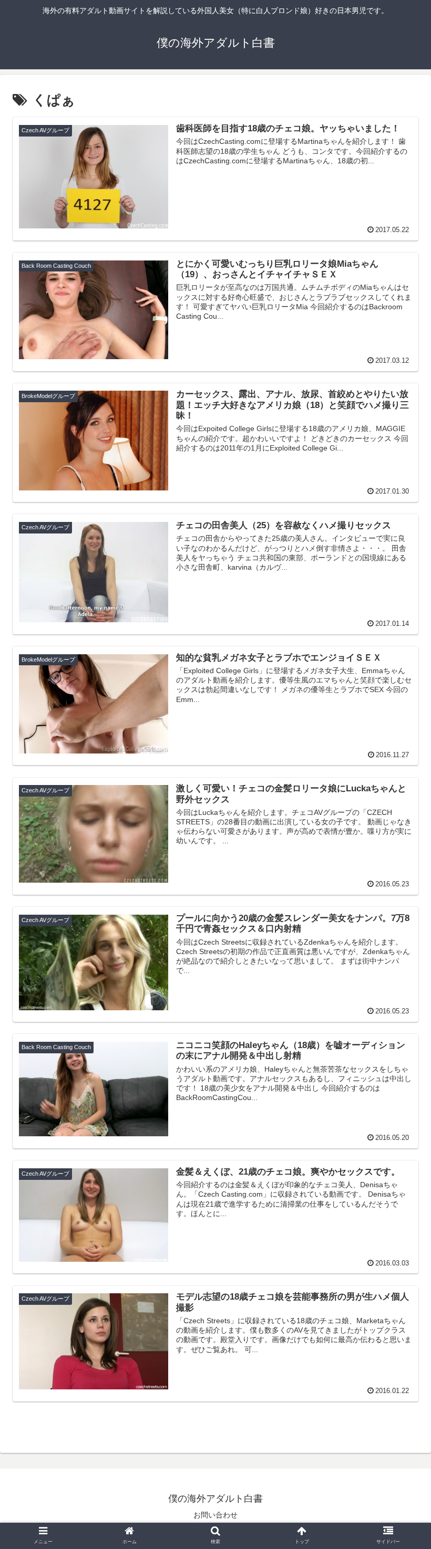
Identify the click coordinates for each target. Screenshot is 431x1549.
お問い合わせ (215, 1515)
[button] (398, 1108)
